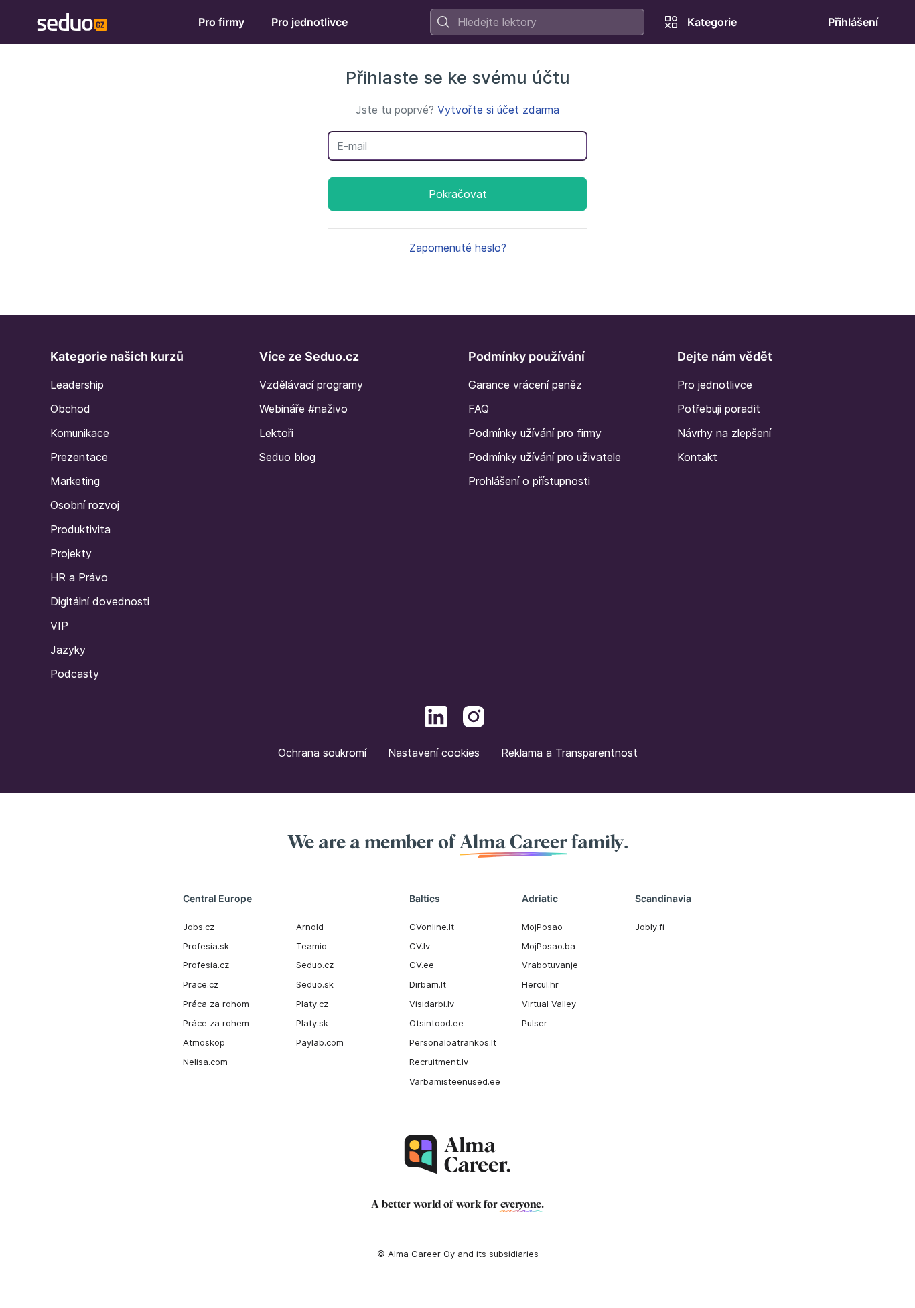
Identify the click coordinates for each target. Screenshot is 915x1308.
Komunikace (79, 433)
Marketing (75, 481)
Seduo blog (287, 457)
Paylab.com (320, 1042)
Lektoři (276, 433)
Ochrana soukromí (322, 752)
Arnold (310, 926)
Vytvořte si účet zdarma (498, 109)
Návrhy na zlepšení (724, 433)
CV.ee (421, 964)
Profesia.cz (206, 964)
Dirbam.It (427, 984)
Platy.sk (312, 1023)
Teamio (311, 946)
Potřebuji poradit (718, 408)
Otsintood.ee (436, 1023)
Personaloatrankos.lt (452, 1042)
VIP (59, 625)
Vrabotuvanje (550, 964)
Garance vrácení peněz (525, 384)
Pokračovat (458, 194)
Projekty (71, 553)
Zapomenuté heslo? (457, 247)
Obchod (70, 408)
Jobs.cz (198, 926)
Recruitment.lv (438, 1061)
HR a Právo (79, 577)
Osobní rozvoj (84, 505)
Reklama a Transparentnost (569, 752)
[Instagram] (473, 718)
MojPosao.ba (548, 946)
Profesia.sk (206, 946)
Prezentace (79, 457)
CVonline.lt (431, 926)
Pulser (534, 1023)
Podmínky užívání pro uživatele (544, 457)
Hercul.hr (540, 984)
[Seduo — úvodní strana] (72, 22)
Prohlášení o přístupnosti (529, 481)
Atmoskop (204, 1042)
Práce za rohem (216, 1023)
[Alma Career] (457, 1154)
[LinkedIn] (436, 718)
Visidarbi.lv (431, 1003)
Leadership (77, 384)
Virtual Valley (549, 1003)
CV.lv (419, 946)
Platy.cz (312, 1003)
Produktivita (80, 529)
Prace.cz (200, 984)
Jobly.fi (649, 926)
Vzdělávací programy (311, 384)
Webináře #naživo (303, 408)
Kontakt (697, 457)
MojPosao (542, 926)
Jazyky (68, 649)
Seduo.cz (315, 964)
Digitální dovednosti (99, 601)
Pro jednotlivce (714, 384)
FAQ (478, 408)
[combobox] (537, 22)
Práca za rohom (216, 1003)
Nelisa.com (205, 1061)
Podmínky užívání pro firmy (535, 433)
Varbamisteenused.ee (454, 1081)
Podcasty (74, 673)
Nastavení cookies (434, 752)
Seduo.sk (315, 984)
